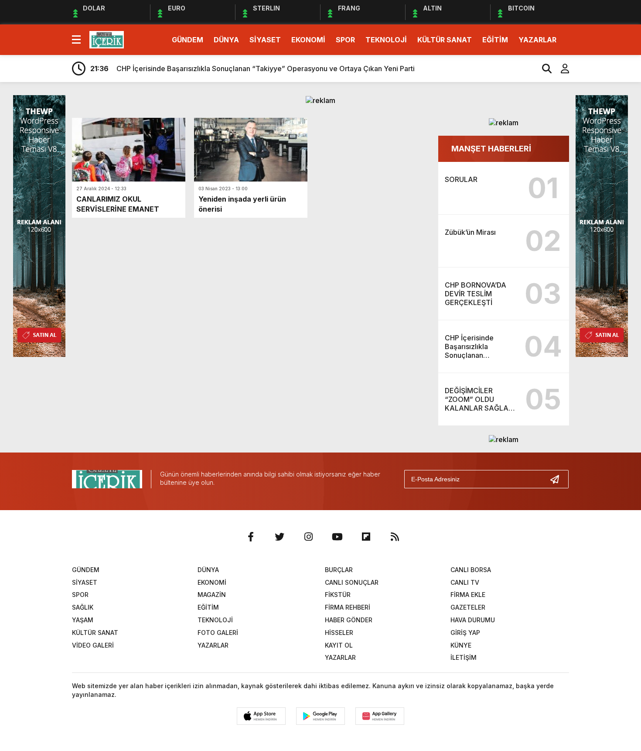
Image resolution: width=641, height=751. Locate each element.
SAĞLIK (82, 607)
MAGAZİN (212, 594)
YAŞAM (82, 620)
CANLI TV (464, 582)
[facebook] (251, 537)
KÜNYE (460, 645)
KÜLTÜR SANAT (444, 39)
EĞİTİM (495, 39)
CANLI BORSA (470, 569)
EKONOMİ (308, 39)
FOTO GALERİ (218, 632)
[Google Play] (320, 716)
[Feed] (394, 537)
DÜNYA (226, 39)
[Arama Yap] (543, 68)
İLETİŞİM (463, 657)
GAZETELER (467, 607)
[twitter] (279, 537)
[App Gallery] (379, 716)
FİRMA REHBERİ (347, 607)
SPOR (345, 39)
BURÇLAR (339, 569)
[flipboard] (366, 537)
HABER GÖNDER (348, 620)
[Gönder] (558, 479)
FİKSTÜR (338, 594)
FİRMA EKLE (467, 594)
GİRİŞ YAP (465, 632)
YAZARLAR (537, 39)
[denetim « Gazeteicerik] (106, 38)
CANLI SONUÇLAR (351, 582)
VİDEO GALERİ (93, 645)
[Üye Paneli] (560, 68)
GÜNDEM (187, 39)
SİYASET (265, 39)
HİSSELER (339, 632)
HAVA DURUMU (472, 620)
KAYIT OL (339, 645)
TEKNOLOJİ (386, 39)
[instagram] (308, 537)
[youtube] (337, 537)
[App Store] (261, 716)
